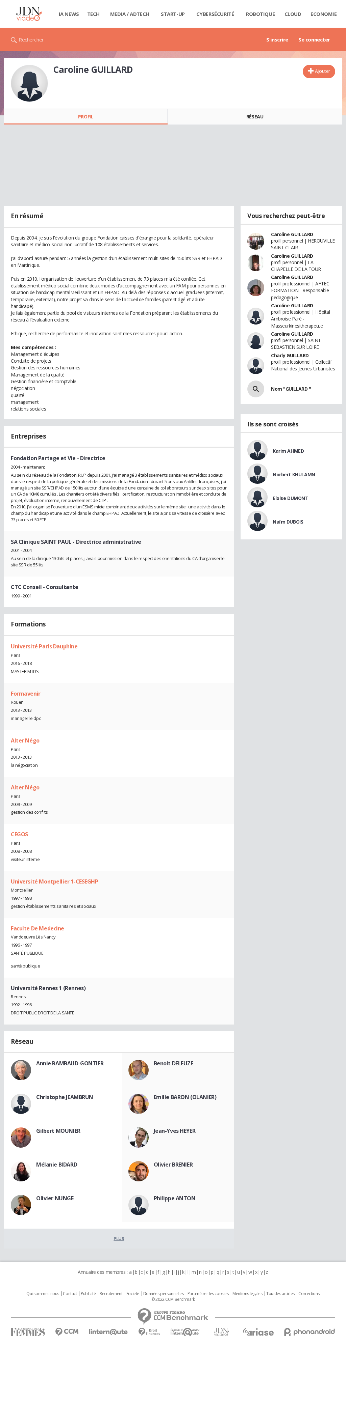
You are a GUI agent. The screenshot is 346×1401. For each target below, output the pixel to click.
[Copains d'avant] (185, 1332)
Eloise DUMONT (290, 498)
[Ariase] (258, 1332)
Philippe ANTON (175, 1198)
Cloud (293, 13)
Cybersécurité (215, 13)
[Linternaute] (108, 1332)
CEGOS (19, 834)
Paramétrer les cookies (208, 1293)
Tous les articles (280, 1293)
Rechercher (31, 39)
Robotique (260, 13)
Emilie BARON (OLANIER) (185, 1097)
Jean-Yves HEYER (175, 1130)
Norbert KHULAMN (294, 474)
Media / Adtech (129, 13)
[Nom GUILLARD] (255, 389)
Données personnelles (163, 1293)
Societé (132, 1293)
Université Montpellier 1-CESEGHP (54, 881)
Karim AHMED (288, 451)
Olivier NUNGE (55, 1198)
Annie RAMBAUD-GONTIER (69, 1063)
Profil (85, 116)
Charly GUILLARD (290, 355)
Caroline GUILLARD (292, 234)
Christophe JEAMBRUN (64, 1097)
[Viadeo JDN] (221, 1332)
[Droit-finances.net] (149, 1332)
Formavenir (26, 693)
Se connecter (314, 39)
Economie (324, 13)
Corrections (308, 1293)
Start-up (173, 13)
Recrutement (111, 1293)
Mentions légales (247, 1293)
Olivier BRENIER (173, 1164)
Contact (70, 1293)
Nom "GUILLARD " (291, 389)
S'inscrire (277, 39)
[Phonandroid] (309, 1332)
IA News (69, 13)
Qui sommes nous (42, 1293)
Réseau (254, 116)
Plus (119, 1238)
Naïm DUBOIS (288, 522)
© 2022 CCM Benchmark (173, 1299)
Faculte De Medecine (37, 928)
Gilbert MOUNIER (58, 1130)
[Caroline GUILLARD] (29, 83)
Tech (93, 13)
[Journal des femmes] (28, 1332)
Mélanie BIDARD (56, 1164)
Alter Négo (25, 740)
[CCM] (66, 1332)
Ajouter (322, 71)
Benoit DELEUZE (173, 1063)
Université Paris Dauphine (44, 646)
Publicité (88, 1293)
